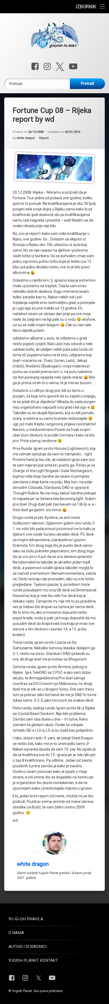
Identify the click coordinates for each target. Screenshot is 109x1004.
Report (43, 138)
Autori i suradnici (27, 946)
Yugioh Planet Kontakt (33, 960)
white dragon (26, 138)
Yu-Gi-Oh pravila (25, 919)
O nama (16, 932)
